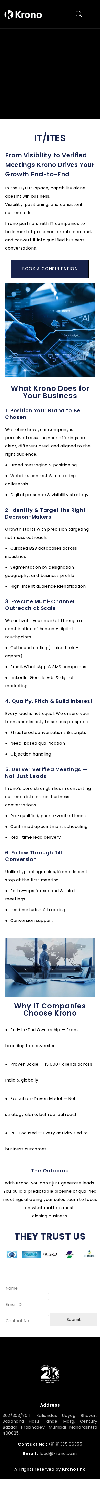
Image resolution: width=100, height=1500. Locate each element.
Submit (74, 1319)
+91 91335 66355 (65, 1444)
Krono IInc (73, 1469)
